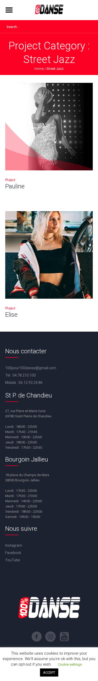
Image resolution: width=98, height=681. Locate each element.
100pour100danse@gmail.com (30, 368)
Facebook (13, 553)
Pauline (15, 186)
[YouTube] (64, 636)
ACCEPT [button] (49, 672)
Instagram (13, 545)
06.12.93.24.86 (31, 382)
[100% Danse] (49, 10)
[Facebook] (36, 636)
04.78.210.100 (24, 375)
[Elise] (49, 255)
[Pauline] (49, 126)
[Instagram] (50, 636)
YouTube (12, 560)
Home (39, 69)
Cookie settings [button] (70, 664)
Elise (11, 314)
